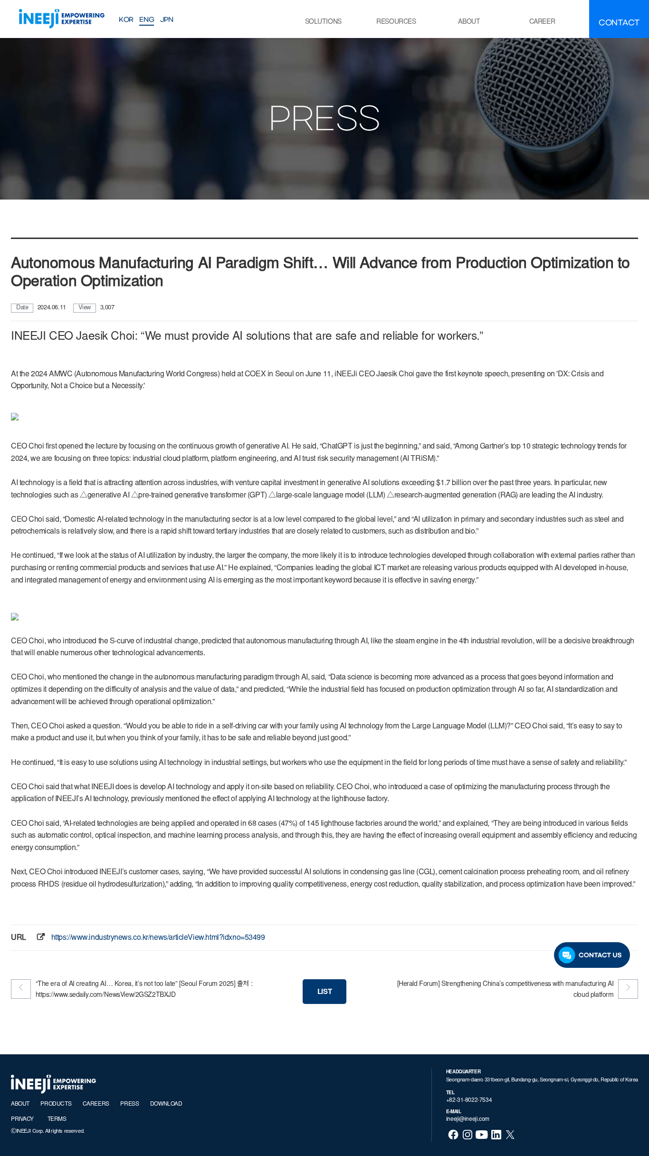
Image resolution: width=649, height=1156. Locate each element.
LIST (324, 992)
